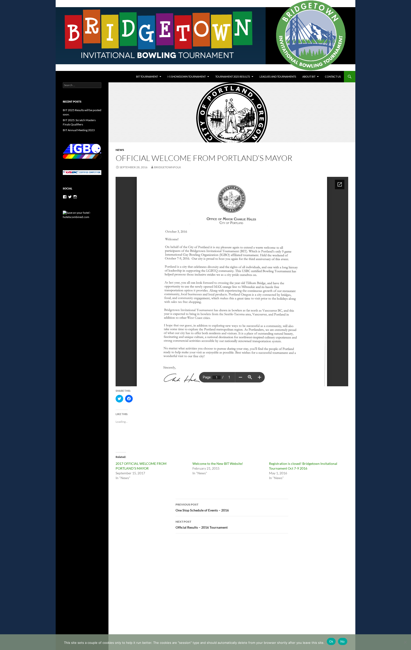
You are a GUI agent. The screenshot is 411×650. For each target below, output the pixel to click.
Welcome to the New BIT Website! (217, 463)
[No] (405, 642)
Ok (331, 641)
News (120, 150)
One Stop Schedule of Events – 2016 (202, 507)
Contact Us (333, 76)
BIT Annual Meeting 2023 (79, 130)
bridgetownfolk (167, 167)
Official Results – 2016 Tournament (202, 524)
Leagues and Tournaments (277, 76)
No (342, 641)
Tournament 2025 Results (232, 76)
